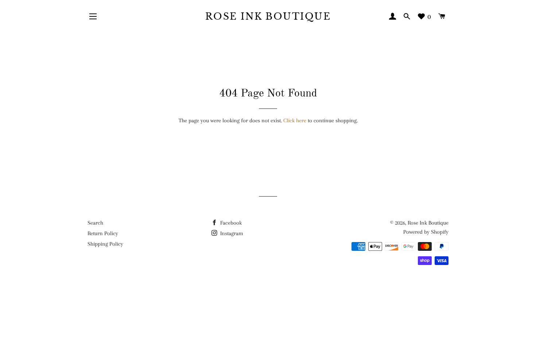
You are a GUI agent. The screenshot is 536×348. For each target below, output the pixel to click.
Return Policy (103, 233)
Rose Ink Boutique (268, 16)
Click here (294, 120)
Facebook (230, 223)
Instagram (231, 233)
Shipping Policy (105, 244)
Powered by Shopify (425, 232)
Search (95, 223)
